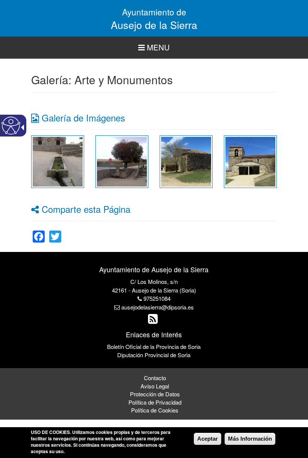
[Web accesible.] (10, 125)
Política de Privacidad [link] (154, 402)
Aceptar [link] (207, 438)
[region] (154, 47)
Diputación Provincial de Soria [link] (153, 355)
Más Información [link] (250, 438)
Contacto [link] (155, 378)
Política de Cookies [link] (154, 410)
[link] (57, 161)
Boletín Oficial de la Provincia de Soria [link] (154, 346)
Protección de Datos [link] (155, 394)
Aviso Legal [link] (154, 386)
